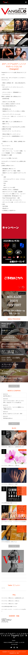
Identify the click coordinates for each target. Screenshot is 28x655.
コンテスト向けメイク (21, 487)
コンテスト (22, 492)
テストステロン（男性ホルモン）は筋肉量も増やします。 (13, 446)
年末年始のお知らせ (7, 418)
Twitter (11, 647)
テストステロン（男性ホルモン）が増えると (10, 465)
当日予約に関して (7, 396)
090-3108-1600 (4, 621)
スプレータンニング (21, 494)
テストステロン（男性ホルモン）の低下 (9, 484)
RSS (17, 647)
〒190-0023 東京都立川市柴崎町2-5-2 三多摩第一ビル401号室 (6, 619)
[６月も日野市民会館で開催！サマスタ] (14, 494)
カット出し (22, 511)
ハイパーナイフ (21, 489)
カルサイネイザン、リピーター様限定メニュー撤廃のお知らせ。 (13, 408)
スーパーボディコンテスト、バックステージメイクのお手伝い (13, 522)
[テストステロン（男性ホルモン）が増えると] (14, 456)
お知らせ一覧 (14, 423)
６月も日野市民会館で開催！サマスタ (9, 502)
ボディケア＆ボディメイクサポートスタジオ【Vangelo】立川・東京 (14, 635)
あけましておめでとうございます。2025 (12, 413)
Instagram (14, 647)
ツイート (3, 588)
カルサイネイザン (22, 431)
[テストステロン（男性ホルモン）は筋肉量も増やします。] (14, 437)
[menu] (26, 2)
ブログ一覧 (14, 546)
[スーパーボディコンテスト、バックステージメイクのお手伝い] (14, 512)
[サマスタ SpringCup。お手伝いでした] (14, 532)
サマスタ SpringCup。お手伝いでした (9, 541)
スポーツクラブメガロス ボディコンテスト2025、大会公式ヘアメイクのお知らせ (13, 401)
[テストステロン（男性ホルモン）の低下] (14, 475)
